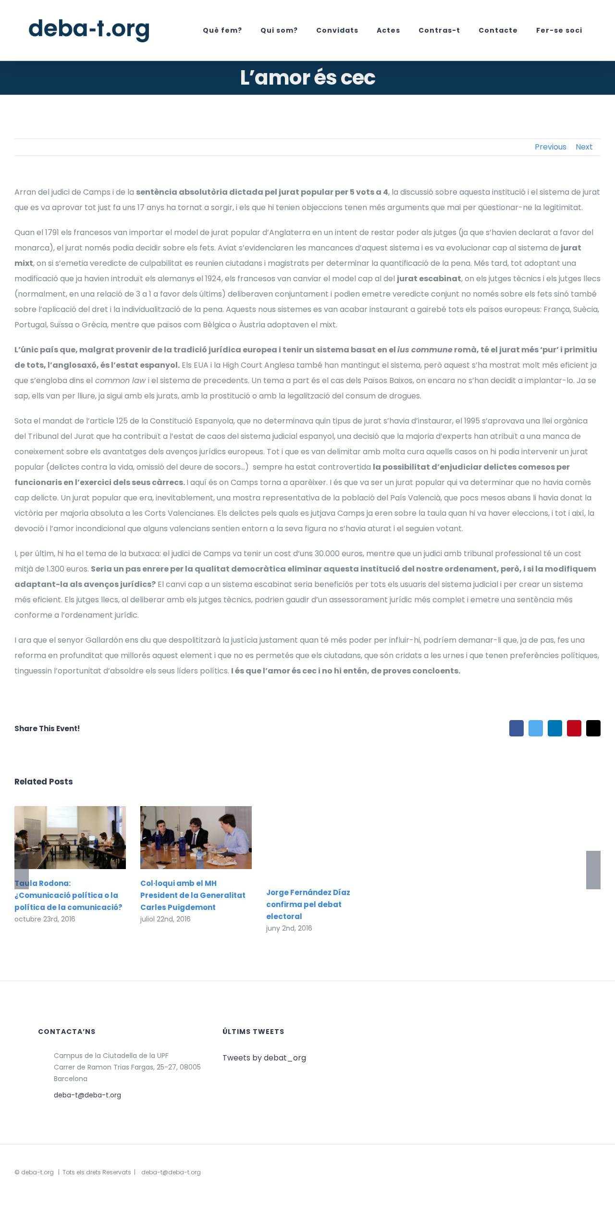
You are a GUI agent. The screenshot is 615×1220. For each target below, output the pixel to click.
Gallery (84, 837)
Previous (550, 146)
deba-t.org (37, 1172)
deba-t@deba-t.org (87, 1095)
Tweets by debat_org (264, 1057)
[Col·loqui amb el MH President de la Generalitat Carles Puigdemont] (196, 837)
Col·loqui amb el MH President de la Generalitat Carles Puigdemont (182, 837)
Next (584, 146)
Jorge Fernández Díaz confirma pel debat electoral (308, 904)
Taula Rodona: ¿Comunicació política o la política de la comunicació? (56, 837)
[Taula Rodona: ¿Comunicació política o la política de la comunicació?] (70, 837)
